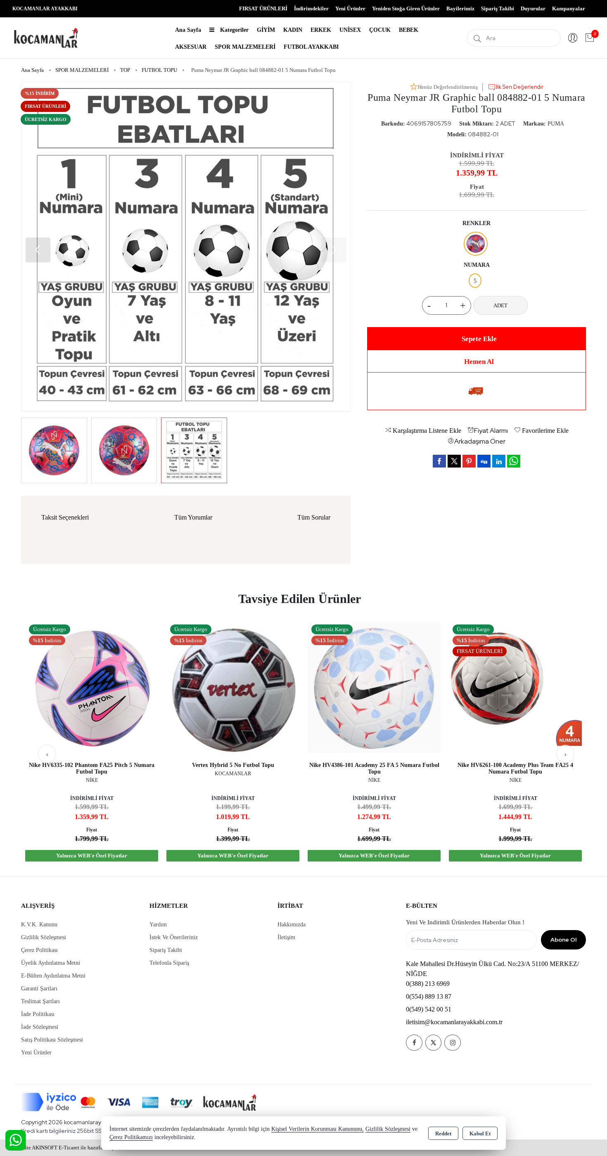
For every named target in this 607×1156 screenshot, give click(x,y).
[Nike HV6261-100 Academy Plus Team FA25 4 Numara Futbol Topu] (515, 687)
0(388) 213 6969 (428, 983)
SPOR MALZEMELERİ (245, 47)
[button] (38, 249)
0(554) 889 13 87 (428, 996)
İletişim (286, 937)
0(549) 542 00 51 (428, 1009)
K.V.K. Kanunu (39, 924)
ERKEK (321, 30)
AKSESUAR (190, 47)
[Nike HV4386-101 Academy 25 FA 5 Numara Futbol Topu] (374, 687)
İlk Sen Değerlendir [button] (519, 86)
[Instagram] (452, 1043)
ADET (500, 305)
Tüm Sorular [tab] (313, 517)
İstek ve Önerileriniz (173, 937)
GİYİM (266, 30)
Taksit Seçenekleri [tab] (65, 517)
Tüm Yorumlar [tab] (193, 517)
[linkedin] (498, 461)
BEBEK (408, 30)
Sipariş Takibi (497, 8)
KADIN (292, 30)
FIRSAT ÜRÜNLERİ (263, 8)
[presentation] (47, 754)
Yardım (158, 924)
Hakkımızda (291, 924)
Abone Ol (563, 939)
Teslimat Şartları (40, 1001)
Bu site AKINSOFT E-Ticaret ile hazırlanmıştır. (67, 1147)
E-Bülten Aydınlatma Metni (53, 976)
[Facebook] (414, 1043)
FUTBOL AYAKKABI (311, 47)
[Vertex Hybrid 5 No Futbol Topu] (232, 687)
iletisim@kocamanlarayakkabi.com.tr (454, 1021)
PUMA (556, 124)
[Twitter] (433, 1043)
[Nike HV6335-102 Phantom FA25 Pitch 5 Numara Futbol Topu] (91, 687)
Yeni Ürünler (36, 1052)
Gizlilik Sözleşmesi (43, 937)
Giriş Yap (573, 38)
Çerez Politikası (39, 950)
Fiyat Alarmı (491, 430)
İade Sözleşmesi (39, 1027)
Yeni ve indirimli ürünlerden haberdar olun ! (465, 922)
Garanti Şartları (39, 988)
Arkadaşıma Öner (479, 441)
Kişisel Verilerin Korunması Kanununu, (317, 1129)
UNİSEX (350, 30)
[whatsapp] (513, 461)
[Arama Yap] (477, 38)
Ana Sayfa (188, 30)
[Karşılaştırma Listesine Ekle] (146, 649)
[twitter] (454, 461)
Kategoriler (233, 30)
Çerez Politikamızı (131, 1137)
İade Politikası (38, 1014)
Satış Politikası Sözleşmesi (52, 1040)
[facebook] (439, 461)
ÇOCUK (380, 30)
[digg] (484, 461)
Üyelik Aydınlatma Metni (50, 963)
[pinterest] (469, 461)
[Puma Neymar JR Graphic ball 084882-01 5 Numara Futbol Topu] (185, 246)
